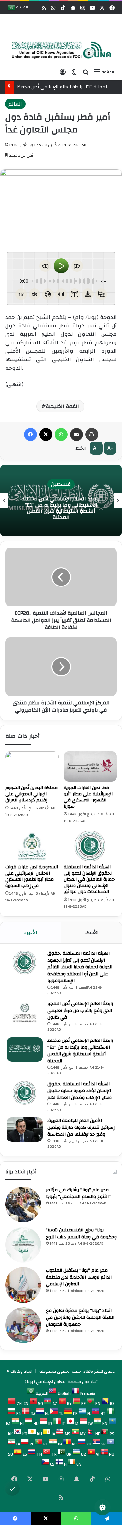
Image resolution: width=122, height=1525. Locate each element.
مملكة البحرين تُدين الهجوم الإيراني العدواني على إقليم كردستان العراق (31, 794)
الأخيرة (30, 932)
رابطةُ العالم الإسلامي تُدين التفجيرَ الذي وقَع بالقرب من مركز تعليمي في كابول (80, 1011)
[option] (59, 50)
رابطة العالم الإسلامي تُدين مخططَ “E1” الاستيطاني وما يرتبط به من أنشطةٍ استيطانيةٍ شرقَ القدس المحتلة (42, 508)
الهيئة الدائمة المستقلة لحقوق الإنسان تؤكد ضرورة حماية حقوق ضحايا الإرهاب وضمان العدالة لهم (79, 1091)
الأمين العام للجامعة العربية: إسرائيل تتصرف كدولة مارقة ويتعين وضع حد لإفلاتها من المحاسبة (81, 1127)
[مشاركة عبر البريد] (76, 434)
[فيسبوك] (30, 434)
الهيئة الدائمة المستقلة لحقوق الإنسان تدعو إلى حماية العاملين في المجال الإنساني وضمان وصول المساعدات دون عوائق (89, 879)
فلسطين (42, 484)
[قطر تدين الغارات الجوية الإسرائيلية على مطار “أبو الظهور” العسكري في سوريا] (90, 766)
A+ (96, 448)
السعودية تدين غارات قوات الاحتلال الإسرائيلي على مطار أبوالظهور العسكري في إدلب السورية (31, 876)
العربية (21, 8)
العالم (15, 104)
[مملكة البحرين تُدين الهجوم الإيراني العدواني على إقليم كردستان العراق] (32, 766)
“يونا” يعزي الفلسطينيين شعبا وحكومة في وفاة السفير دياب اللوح (81, 1233)
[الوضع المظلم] (74, 72)
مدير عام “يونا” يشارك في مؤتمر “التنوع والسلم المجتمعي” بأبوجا (78, 1193)
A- (110, 448)
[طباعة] (91, 434)
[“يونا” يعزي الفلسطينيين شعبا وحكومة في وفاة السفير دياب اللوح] (23, 1245)
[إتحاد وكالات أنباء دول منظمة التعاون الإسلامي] (59, 50)
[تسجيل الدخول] (63, 72)
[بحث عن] (85, 72)
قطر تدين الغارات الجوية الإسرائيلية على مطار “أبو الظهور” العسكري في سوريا (88, 797)
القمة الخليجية (62, 406)
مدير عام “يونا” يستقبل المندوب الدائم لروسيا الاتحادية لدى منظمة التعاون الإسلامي (79, 1277)
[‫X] (45, 434)
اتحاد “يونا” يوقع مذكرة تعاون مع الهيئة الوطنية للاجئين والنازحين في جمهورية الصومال (80, 1317)
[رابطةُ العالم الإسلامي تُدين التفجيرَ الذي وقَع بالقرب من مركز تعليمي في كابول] (25, 1013)
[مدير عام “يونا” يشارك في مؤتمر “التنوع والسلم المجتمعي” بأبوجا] (23, 1204)
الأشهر (91, 932)
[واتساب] (61, 434)
